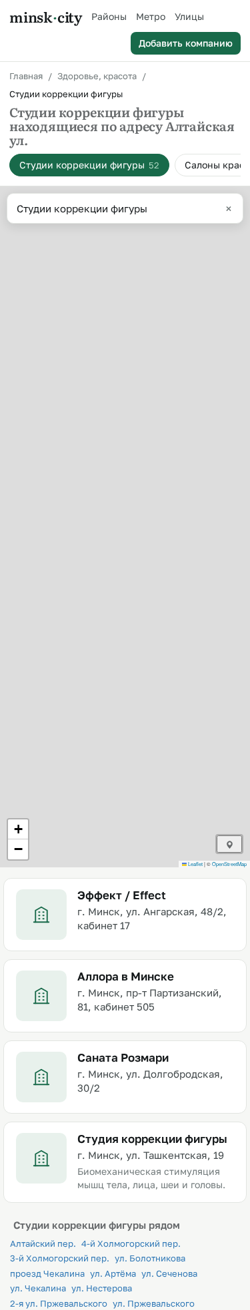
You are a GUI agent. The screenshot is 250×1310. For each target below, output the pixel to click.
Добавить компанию (186, 43)
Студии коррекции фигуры (89, 164)
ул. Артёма (113, 1273)
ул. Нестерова (101, 1288)
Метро (150, 16)
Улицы (189, 16)
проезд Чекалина (47, 1273)
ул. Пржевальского (154, 1303)
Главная (26, 76)
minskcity (45, 17)
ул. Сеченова (169, 1273)
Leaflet (195, 863)
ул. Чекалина (38, 1288)
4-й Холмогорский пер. (131, 1243)
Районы (109, 16)
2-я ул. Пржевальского (58, 1303)
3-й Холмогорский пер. (59, 1258)
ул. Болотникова (150, 1258)
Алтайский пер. (43, 1243)
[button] (18, 829)
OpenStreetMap (229, 863)
